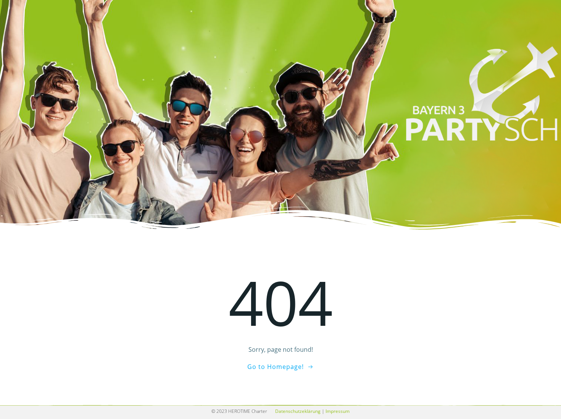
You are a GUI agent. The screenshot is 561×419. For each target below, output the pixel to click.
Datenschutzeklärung (298, 411)
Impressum (338, 411)
